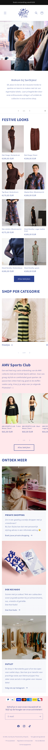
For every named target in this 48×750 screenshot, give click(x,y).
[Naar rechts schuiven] (30, 353)
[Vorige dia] (18, 111)
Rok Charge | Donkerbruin (11, 155)
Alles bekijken (24, 279)
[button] (5, 13)
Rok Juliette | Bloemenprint (11, 229)
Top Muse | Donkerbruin (10, 192)
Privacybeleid (10, 741)
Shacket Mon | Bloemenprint (34, 192)
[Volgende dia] (30, 111)
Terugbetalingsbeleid (38, 737)
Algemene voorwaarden (25, 741)
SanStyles (11, 737)
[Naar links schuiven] (18, 353)
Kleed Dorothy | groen (32, 268)
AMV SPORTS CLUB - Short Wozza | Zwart (31, 427)
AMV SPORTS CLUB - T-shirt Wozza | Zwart (11, 427)
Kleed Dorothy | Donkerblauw (12, 268)
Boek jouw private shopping (17, 535)
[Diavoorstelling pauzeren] (45, 111)
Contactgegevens (25, 744)
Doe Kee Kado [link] (11, 610)
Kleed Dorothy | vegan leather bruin (34, 230)
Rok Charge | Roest (30, 155)
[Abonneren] (40, 717)
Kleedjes (6, 344)
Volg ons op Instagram (15, 688)
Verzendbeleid (40, 741)
